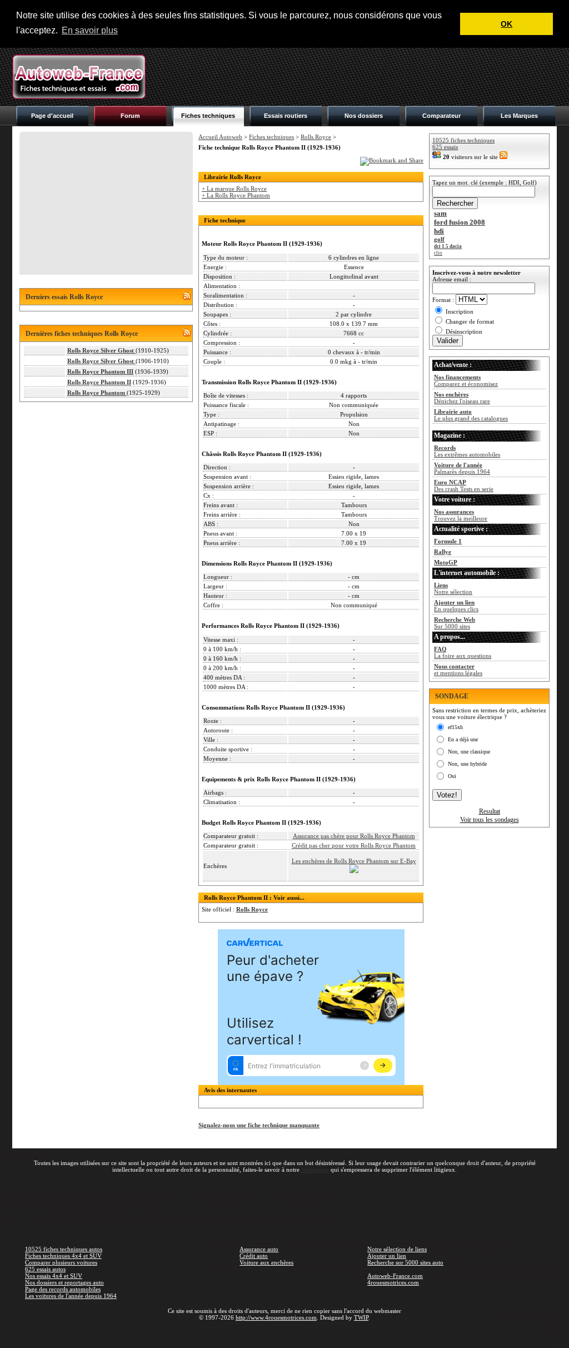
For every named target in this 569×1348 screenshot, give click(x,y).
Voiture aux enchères (266, 1262)
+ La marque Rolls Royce (234, 188)
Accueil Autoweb (220, 136)
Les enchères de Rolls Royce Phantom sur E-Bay (354, 861)
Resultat (489, 811)
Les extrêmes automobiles (467, 451)
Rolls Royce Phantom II (99, 382)
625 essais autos (45, 1269)
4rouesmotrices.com (393, 1282)
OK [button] (506, 23)
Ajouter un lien (386, 1255)
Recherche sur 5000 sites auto (405, 1262)
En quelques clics (456, 605)
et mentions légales (458, 669)
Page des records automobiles (63, 1289)
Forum (130, 115)
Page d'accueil (52, 115)
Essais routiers (285, 115)
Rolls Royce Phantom (97, 392)
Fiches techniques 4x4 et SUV (63, 1255)
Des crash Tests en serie (463, 485)
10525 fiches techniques (463, 140)
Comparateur (441, 115)
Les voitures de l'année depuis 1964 (71, 1295)
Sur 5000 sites (454, 623)
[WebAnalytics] (284, 1333)
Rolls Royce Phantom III (100, 371)
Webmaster (315, 1169)
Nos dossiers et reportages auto (64, 1282)
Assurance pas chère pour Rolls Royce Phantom (354, 835)
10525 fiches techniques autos (63, 1249)
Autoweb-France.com (395, 1275)
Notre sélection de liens (397, 1249)
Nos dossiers (364, 115)
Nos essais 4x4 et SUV (53, 1275)
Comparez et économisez (466, 380)
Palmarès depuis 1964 (462, 468)
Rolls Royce (316, 136)
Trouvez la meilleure (460, 515)
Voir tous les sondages (489, 820)
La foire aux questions (462, 652)
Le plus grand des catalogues (471, 415)
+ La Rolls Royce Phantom (236, 195)
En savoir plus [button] (90, 30)
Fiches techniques (208, 115)
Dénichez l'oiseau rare (462, 397)
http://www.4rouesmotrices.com (276, 1317)
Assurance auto (258, 1249)
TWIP (361, 1317)
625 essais (445, 146)
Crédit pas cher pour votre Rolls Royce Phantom (354, 845)
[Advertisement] (354, 77)
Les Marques (519, 115)
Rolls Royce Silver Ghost (101, 350)
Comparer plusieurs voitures (61, 1262)
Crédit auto (253, 1255)
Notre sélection (453, 588)
